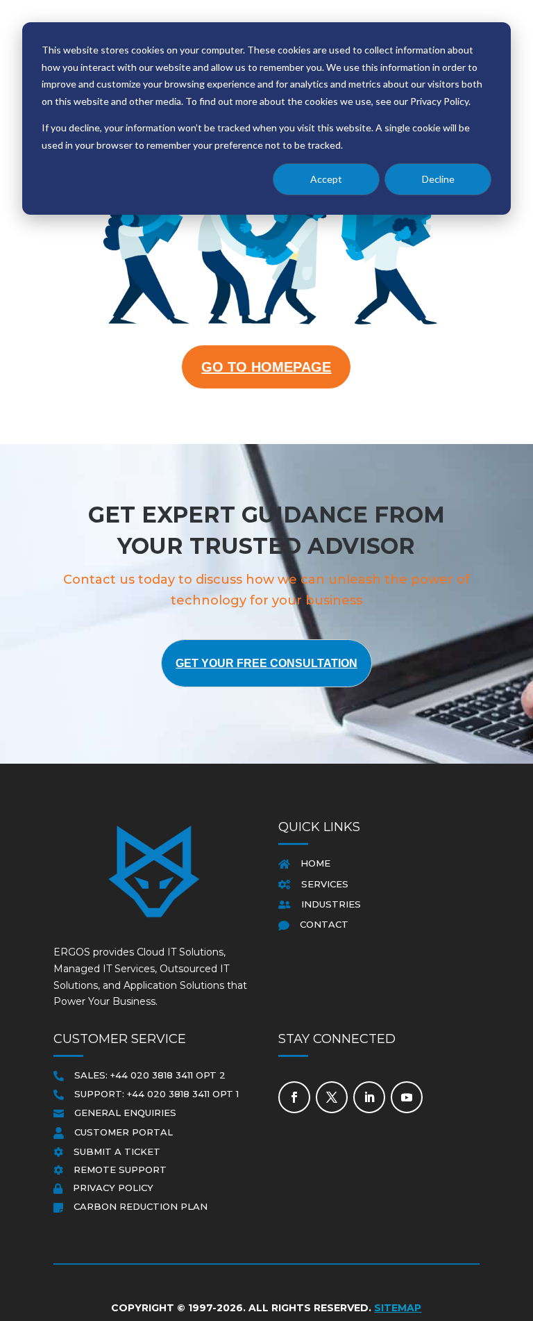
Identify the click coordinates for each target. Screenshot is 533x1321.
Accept (326, 179)
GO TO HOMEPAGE (266, 367)
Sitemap (397, 1308)
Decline (438, 179)
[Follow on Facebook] (294, 1097)
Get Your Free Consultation (266, 663)
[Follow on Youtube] (407, 1097)
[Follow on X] (332, 1097)
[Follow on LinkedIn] (369, 1097)
